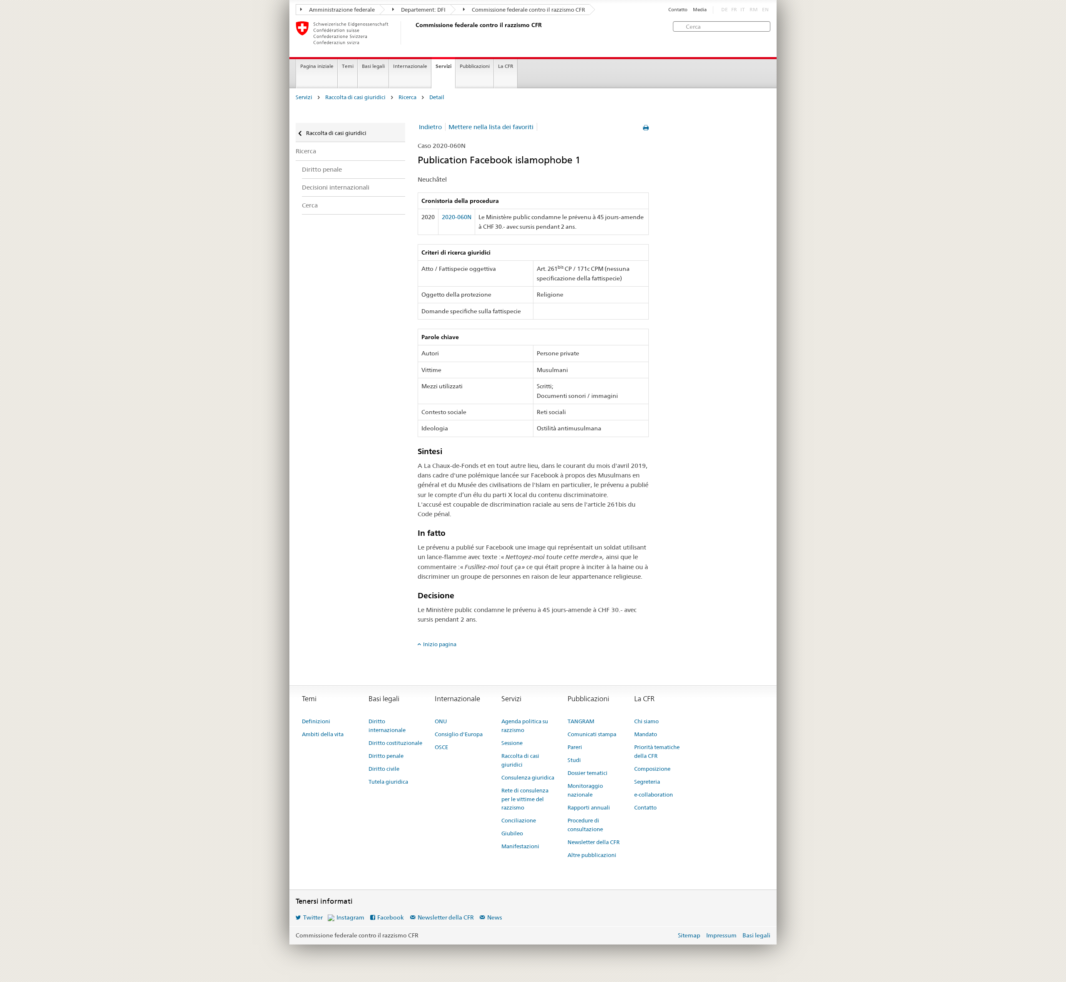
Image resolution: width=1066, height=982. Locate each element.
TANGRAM (581, 721)
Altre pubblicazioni (592, 855)
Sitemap (689, 935)
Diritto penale (322, 169)
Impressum (721, 935)
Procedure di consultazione (585, 824)
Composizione (652, 768)
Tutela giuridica (388, 781)
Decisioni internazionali (335, 187)
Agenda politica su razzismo (524, 725)
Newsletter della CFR (594, 842)
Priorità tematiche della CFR (657, 751)
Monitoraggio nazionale (585, 790)
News (494, 917)
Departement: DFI (423, 9)
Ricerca (407, 97)
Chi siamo (646, 721)
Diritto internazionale (387, 725)
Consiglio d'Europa (459, 734)
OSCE (441, 747)
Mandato (645, 734)
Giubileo (512, 833)
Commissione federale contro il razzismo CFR (528, 9)
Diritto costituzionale (395, 743)
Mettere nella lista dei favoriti (490, 127)
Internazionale (410, 66)
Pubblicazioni (475, 66)
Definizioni (316, 721)
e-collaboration (653, 794)
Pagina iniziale (317, 66)
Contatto (677, 9)
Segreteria (647, 781)
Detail (436, 97)
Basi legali (373, 66)
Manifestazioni (520, 846)
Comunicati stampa (592, 734)
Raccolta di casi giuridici (355, 97)
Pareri (575, 747)
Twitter (313, 917)
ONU (441, 721)
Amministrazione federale (341, 9)
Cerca (310, 205)
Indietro (430, 127)
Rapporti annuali (589, 807)
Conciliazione (518, 820)
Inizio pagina (439, 644)
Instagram (350, 917)
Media (700, 9)
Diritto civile (384, 768)
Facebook (390, 917)
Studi (574, 760)
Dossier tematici (588, 773)
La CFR (505, 66)
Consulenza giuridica (527, 777)
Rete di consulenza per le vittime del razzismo (524, 799)
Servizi (443, 66)
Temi (348, 66)
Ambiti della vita (323, 734)
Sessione (512, 743)
